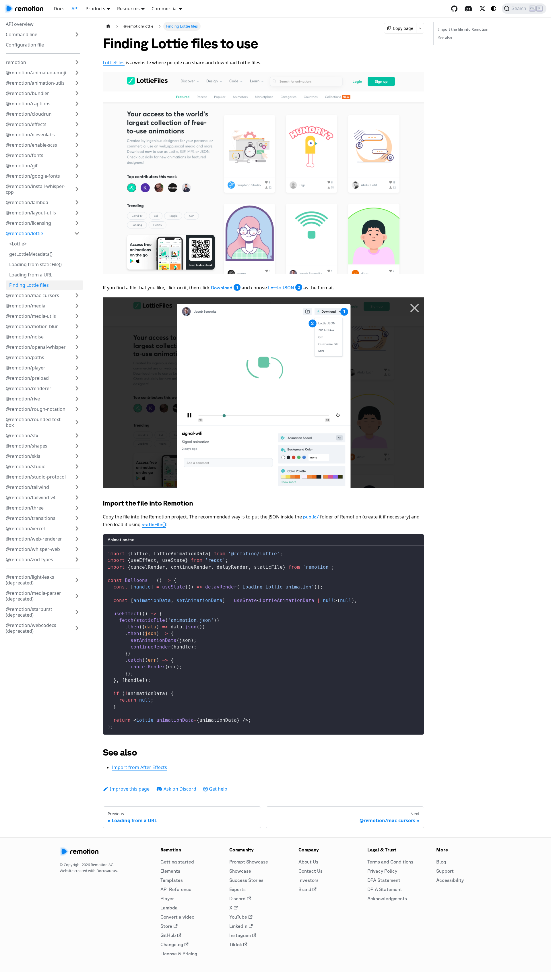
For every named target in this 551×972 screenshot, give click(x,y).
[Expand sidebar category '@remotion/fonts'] (77, 155)
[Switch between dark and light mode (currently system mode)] (493, 8)
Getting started (177, 861)
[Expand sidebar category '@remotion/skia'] (77, 456)
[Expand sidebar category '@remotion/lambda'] (77, 202)
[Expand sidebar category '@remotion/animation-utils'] (77, 83)
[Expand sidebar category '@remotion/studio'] (77, 466)
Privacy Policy (382, 871)
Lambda (169, 907)
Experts (237, 889)
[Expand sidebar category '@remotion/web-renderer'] (77, 538)
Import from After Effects (139, 767)
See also (445, 37)
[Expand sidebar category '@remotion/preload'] (77, 378)
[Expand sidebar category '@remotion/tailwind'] (77, 487)
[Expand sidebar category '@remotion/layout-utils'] (77, 212)
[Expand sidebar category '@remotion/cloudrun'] (77, 114)
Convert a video (177, 916)
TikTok (235, 944)
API (75, 8)
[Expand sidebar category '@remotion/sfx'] (77, 435)
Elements (170, 871)
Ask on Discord (180, 789)
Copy (415, 552)
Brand (304, 889)
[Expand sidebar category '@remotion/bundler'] (77, 93)
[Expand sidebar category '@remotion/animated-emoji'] (77, 72)
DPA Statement (383, 880)
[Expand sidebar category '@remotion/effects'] (77, 124)
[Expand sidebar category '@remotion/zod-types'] (77, 559)
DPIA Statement (384, 889)
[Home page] (108, 26)
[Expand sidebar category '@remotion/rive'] (77, 398)
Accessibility (450, 880)
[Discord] (468, 8)
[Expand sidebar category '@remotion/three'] (77, 507)
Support (445, 871)
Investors (308, 880)
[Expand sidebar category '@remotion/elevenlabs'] (77, 134)
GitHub (168, 935)
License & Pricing (178, 953)
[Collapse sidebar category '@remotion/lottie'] (77, 233)
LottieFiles (114, 62)
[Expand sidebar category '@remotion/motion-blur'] (77, 326)
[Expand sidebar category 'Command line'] (77, 34)
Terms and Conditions (390, 861)
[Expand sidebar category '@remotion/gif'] (77, 165)
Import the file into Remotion (463, 29)
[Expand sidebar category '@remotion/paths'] (77, 357)
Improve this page (130, 789)
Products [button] (95, 8)
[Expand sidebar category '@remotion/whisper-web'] (77, 549)
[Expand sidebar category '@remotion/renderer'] (77, 388)
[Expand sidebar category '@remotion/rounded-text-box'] (77, 422)
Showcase (240, 871)
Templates (171, 880)
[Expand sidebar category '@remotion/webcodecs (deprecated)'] (77, 628)
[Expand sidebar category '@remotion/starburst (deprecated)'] (77, 612)
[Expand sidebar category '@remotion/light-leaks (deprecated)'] (77, 579)
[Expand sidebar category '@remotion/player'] (77, 367)
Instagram (240, 935)
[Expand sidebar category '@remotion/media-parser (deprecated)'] (77, 595)
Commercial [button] (165, 8)
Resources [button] (128, 8)
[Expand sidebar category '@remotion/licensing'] (77, 223)
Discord (237, 898)
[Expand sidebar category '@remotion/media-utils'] (77, 316)
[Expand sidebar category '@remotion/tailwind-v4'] (77, 497)
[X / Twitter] (482, 8)
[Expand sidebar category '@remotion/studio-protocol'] (77, 476)
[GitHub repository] (454, 8)
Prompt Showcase (248, 861)
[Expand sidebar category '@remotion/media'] (77, 305)
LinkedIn (238, 926)
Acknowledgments (387, 898)
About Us (308, 861)
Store (166, 926)
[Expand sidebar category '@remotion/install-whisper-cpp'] (77, 189)
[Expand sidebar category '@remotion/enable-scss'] (77, 145)
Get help (218, 789)
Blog (441, 861)
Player (167, 898)
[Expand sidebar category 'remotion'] (77, 62)
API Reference (175, 889)
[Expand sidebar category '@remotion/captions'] (77, 103)
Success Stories (246, 880)
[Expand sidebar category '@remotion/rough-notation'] (77, 409)
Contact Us (310, 871)
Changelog (171, 944)
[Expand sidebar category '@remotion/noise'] (77, 336)
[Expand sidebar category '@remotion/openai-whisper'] (77, 347)
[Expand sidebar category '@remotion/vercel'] (77, 528)
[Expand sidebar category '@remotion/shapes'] (77, 445)
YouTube (238, 916)
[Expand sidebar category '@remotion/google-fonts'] (77, 176)
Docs (59, 8)
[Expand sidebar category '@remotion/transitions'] (77, 518)
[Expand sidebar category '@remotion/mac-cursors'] (77, 295)
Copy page (403, 28)
